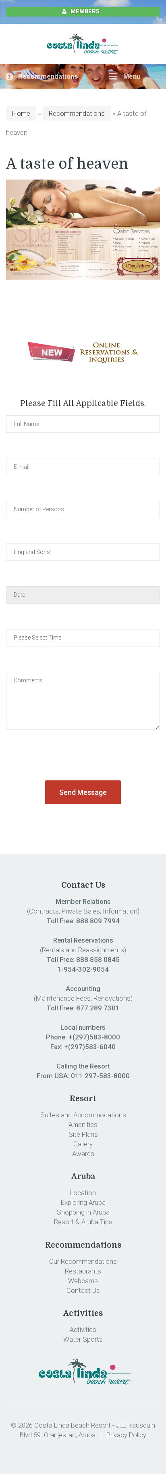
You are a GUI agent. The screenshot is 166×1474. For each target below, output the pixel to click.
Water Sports (83, 1339)
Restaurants (83, 1271)
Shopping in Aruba (83, 1212)
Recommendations (48, 76)
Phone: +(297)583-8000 (83, 1037)
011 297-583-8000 (100, 1076)
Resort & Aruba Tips (83, 1222)
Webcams (83, 1281)
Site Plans (83, 1134)
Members (85, 11)
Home (21, 113)
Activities (83, 1330)
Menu (131, 76)
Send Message (83, 792)
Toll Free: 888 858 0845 (83, 959)
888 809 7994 (98, 921)
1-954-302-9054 (83, 969)
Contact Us (83, 1290)
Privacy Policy (126, 1435)
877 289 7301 (98, 1008)
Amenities (83, 1125)
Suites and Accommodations (83, 1115)
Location (83, 1193)
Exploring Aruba (83, 1202)
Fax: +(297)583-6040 (83, 1047)
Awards (83, 1154)
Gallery (83, 1144)
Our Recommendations (83, 1261)
